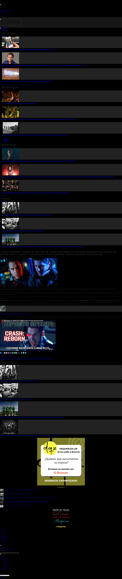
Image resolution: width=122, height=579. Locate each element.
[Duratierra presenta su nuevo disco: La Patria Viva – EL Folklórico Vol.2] (2, 507)
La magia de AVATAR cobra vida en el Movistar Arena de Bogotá (15, 314)
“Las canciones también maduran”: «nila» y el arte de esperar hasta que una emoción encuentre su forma (38, 161)
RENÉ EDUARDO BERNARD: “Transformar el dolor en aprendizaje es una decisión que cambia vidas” (35, 192)
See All (4, 36)
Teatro (6, 140)
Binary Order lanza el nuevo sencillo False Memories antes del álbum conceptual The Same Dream (28, 358)
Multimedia (10, 355)
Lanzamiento (5, 355)
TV (2, 543)
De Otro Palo (5, 84)
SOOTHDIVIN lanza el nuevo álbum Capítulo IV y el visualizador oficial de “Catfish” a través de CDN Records (29, 435)
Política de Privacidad (6, 549)
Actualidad (5, 30)
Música (1, 257)
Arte (5, 138)
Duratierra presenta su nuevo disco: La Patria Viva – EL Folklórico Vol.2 (18, 505)
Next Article (2, 359)
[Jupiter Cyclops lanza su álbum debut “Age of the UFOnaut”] (2, 495)
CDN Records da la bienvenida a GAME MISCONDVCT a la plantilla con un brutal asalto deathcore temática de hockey (42, 246)
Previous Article (3, 358)
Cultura (6, 139)
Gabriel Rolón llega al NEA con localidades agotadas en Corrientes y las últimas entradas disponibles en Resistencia (43, 65)
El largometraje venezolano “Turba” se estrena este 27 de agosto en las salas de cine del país (35, 135)
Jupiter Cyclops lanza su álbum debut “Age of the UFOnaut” (23, 230)
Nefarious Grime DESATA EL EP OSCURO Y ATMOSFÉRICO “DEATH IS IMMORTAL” (27, 215)
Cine (3, 532)
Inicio (3, 547)
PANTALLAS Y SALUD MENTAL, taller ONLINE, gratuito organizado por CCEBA (27, 49)
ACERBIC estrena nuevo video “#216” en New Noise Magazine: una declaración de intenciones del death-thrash (29, 359)
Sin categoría (4, 540)
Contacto (4, 11)
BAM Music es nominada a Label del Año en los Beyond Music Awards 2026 (27, 81)
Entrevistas (4, 537)
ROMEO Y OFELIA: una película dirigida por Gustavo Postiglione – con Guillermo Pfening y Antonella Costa (39, 119)
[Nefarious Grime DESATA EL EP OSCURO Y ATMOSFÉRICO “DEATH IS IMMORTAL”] (2, 491)
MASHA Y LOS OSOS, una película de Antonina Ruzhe (19, 103)
